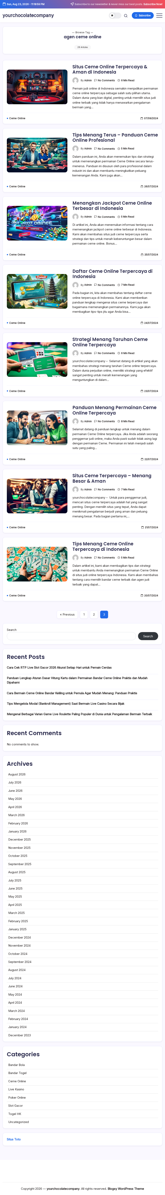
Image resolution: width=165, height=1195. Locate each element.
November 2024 (19, 945)
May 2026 (15, 799)
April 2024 (15, 1002)
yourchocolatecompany (28, 15)
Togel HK (14, 1114)
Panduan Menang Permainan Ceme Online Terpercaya (114, 410)
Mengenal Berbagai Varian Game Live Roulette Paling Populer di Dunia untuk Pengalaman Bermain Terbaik (79, 714)
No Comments (106, 80)
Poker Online (17, 1097)
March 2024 (16, 1011)
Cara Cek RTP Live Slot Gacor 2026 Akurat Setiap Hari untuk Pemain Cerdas (59, 667)
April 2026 (15, 807)
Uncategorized (18, 1122)
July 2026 (14, 782)
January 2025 (17, 929)
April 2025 (15, 905)
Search (11, 630)
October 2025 (17, 856)
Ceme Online (17, 1081)
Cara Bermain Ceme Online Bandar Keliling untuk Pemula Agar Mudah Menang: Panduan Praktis (72, 693)
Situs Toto (14, 1139)
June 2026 (15, 791)
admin (88, 80)
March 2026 (16, 815)
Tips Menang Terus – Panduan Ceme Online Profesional (115, 137)
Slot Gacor (15, 1105)
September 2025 (19, 864)
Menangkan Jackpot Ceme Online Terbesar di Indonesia (112, 205)
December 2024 (19, 937)
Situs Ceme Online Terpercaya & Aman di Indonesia (109, 69)
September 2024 (19, 962)
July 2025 (14, 880)
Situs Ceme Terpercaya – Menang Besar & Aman (112, 478)
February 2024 (18, 1019)
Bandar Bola (16, 1065)
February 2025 (18, 921)
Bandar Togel (17, 1073)
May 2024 (15, 994)
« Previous (67, 614)
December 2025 (19, 839)
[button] (115, 16)
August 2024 (17, 970)
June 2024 (15, 986)
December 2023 (19, 1035)
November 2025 (19, 848)
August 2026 (17, 774)
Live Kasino (16, 1089)
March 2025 (16, 913)
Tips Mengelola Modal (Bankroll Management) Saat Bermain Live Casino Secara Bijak (65, 703)
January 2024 (17, 1027)
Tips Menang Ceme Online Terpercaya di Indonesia (102, 546)
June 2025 (15, 888)
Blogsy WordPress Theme (126, 1189)
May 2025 (15, 896)
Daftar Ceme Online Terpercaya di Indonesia (112, 274)
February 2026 (18, 823)
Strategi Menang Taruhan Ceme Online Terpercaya (110, 342)
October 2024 (17, 954)
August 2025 (17, 872)
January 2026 (17, 831)
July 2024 (14, 978)
